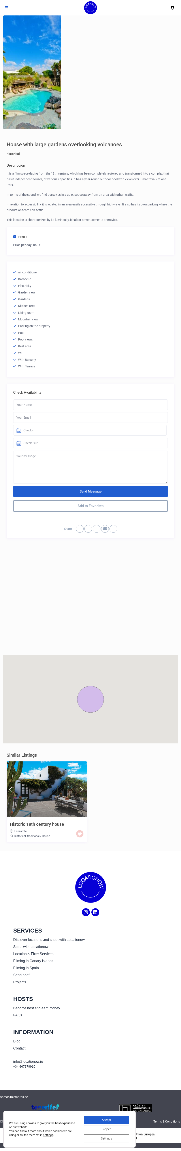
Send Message (91, 491)
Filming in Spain (26, 968)
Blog (17, 1041)
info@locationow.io (28, 1061)
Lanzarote (20, 831)
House (46, 836)
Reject (106, 1129)
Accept (106, 1120)
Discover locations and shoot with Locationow (49, 940)
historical (13, 154)
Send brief (21, 975)
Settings (106, 1138)
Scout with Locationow (31, 947)
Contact (19, 1048)
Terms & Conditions (166, 1121)
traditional (33, 836)
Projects (19, 982)
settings (48, 1135)
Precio (22, 237)
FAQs (17, 1015)
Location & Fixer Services (33, 954)
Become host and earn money (36, 1008)
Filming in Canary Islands (33, 961)
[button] (90, 699)
